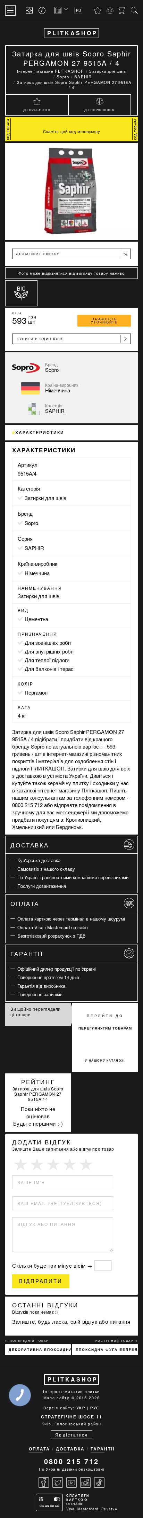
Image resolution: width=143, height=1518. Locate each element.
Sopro (31, 522)
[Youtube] (71, 1482)
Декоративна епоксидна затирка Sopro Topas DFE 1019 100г (40, 1349)
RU (78, 10)
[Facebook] (44, 1482)
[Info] (43, 10)
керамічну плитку (68, 783)
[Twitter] (57, 1482)
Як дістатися (71, 1435)
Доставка (29, 844)
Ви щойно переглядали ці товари (35, 1011)
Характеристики (39, 432)
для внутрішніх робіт (49, 651)
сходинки (104, 783)
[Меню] (10, 10)
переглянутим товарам (105, 1028)
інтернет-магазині (67, 753)
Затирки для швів (45, 497)
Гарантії (26, 953)
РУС (95, 1407)
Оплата (24, 903)
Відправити (40, 1281)
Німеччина (37, 573)
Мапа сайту (56, 1397)
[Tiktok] (99, 1482)
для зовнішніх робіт (48, 642)
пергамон (36, 692)
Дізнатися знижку (72, 254)
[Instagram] (85, 1482)
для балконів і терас (49, 668)
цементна (36, 619)
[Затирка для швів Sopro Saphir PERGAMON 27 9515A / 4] (71, 191)
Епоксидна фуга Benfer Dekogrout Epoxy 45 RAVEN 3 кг (107, 1349)
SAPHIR (34, 547)
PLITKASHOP (72, 33)
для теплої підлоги (47, 660)
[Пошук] (134, 10)
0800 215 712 (71, 1461)
